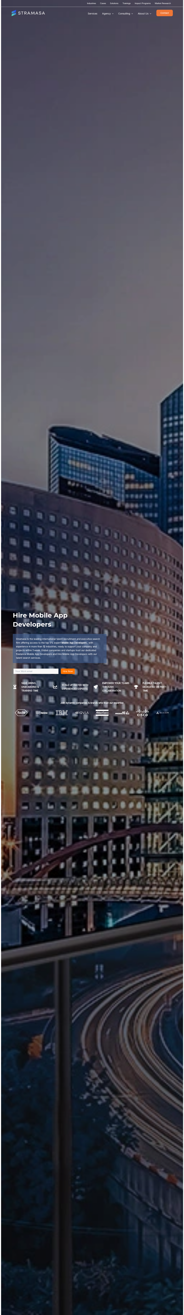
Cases (103, 3)
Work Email (99, 641)
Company (75, 654)
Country (97, 654)
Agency (106, 13)
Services (92, 13)
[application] (112, 13)
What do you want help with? (85, 668)
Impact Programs (143, 3)
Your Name (77, 641)
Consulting (124, 13)
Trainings (126, 3)
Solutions (114, 3)
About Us (143, 13)
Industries (91, 3)
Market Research (163, 3)
